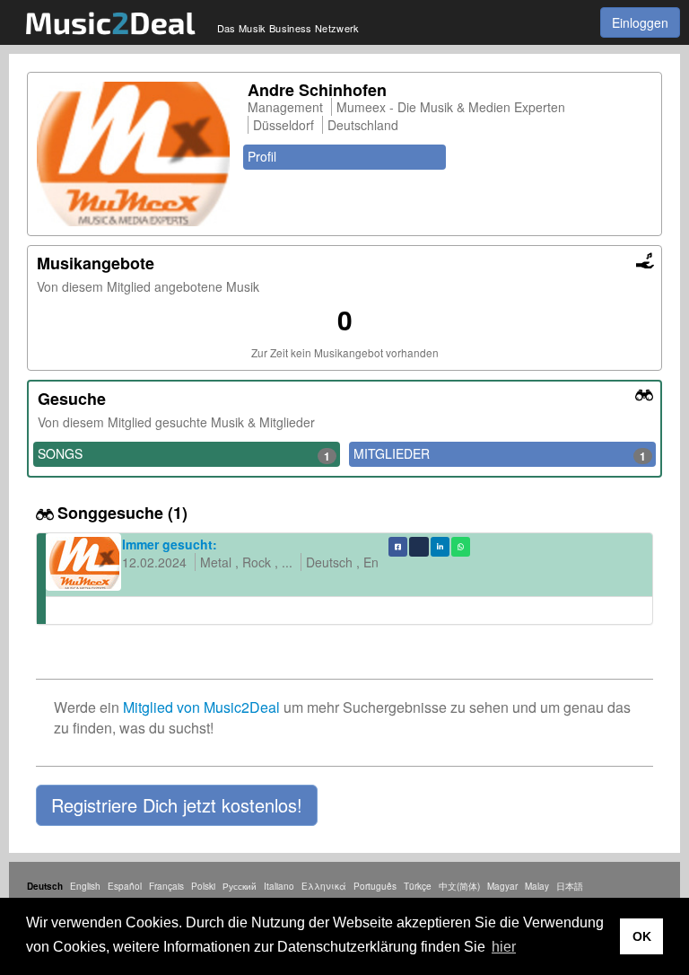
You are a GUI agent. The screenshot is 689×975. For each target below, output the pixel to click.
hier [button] (504, 946)
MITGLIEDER (499, 454)
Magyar (502, 886)
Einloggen (640, 22)
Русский (239, 886)
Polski (203, 886)
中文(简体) (459, 886)
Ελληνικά (323, 886)
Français (166, 886)
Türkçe (418, 886)
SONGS (184, 454)
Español (125, 886)
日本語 (569, 886)
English (85, 886)
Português (375, 886)
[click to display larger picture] (133, 154)
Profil (262, 156)
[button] (177, 805)
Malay (537, 886)
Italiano (279, 886)
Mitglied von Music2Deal (201, 707)
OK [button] (641, 936)
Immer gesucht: (169, 544)
